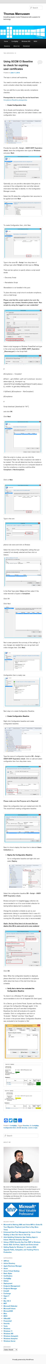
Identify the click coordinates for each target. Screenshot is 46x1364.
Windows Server (9, 1341)
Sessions (7, 46)
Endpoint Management (12, 1286)
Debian (6, 1281)
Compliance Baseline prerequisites (15, 100)
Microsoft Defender (10, 1306)
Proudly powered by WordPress (23, 1359)
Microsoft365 (8, 1311)
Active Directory (9, 1263)
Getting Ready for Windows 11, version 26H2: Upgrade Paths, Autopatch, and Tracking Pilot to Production (21, 1249)
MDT (5, 1303)
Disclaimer (26, 46)
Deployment (8, 1283)
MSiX (35, 41)
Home (6, 41)
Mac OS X (7, 1301)
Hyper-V (6, 1296)
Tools (6, 1326)
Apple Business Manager (13, 1266)
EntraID (6, 1291)
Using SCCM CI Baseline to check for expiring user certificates (18, 65)
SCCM (19, 1128)
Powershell (8, 1321)
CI (30, 1125)
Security (24, 1128)
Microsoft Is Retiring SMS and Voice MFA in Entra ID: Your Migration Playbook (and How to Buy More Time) (23, 1227)
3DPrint (6, 1261)
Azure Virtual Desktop (11, 1271)
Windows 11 (8, 1331)
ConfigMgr (14, 41)
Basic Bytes (8, 1273)
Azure (6, 1268)
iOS (5, 1298)
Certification (8, 1276)
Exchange (7, 1293)
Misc (5, 1313)
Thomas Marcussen (17, 14)
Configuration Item (10, 1128)
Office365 (7, 1318)
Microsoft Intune (9, 1308)
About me (16, 46)
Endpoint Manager (10, 1288)
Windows (7, 1328)
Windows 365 (26, 41)
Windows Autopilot (10, 1338)
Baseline (26, 1125)
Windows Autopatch (11, 1336)
